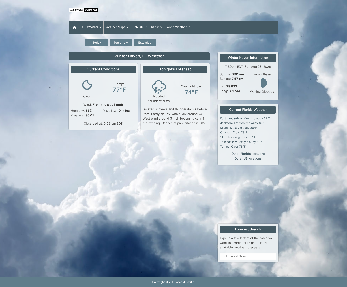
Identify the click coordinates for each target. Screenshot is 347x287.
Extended (144, 42)
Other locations (248, 154)
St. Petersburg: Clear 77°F (238, 137)
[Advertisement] (212, 10)
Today (97, 42)
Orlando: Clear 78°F (233, 132)
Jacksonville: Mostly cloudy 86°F (242, 123)
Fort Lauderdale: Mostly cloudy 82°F (245, 118)
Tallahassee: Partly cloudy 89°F (241, 142)
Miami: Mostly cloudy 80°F (238, 127)
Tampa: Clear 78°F (233, 146)
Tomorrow (121, 42)
